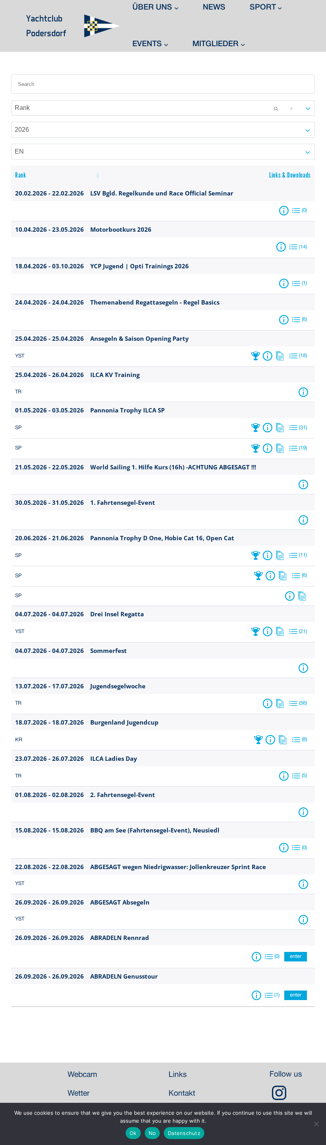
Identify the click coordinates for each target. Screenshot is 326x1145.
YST (19, 356)
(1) (304, 283)
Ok (133, 1133)
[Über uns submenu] (176, 8)
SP (18, 428)
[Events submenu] (166, 44)
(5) (304, 776)
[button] (97, 176)
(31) (303, 428)
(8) (304, 739)
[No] (316, 1124)
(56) (303, 703)
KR (18, 740)
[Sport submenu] (279, 8)
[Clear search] (276, 108)
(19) (303, 448)
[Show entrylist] (296, 210)
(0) (304, 210)
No (152, 1133)
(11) (303, 555)
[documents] (282, 356)
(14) (303, 247)
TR (18, 392)
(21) (303, 631)
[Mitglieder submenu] (243, 44)
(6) (304, 319)
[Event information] (285, 210)
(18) (303, 356)
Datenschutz (184, 1133)
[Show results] (257, 356)
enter (295, 956)
